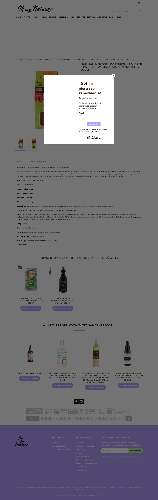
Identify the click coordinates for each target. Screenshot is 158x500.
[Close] (113, 75)
